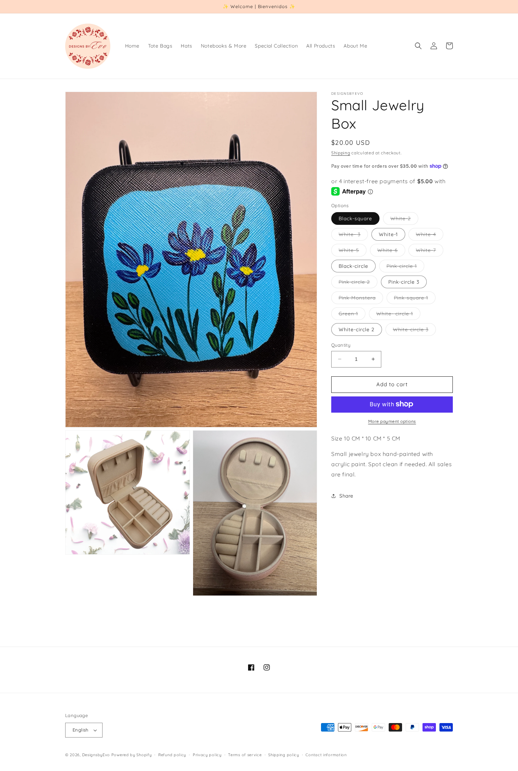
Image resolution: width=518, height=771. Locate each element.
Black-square (355, 218)
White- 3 (353, 236)
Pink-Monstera (361, 299)
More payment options (392, 421)
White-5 (352, 252)
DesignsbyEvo (96, 754)
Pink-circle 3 (403, 282)
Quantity (340, 345)
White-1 (388, 234)
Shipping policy (283, 754)
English (80, 730)
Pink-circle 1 (405, 267)
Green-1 (352, 315)
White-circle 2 (357, 329)
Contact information (326, 754)
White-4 (429, 236)
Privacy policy (207, 754)
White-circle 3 (414, 331)
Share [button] (346, 496)
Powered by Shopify (131, 754)
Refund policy (172, 754)
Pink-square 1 (415, 299)
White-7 (429, 252)
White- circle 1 (398, 315)
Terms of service (244, 754)
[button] (418, 46)
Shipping (340, 152)
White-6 (391, 252)
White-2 (404, 220)
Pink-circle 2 (358, 283)
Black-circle (353, 266)
